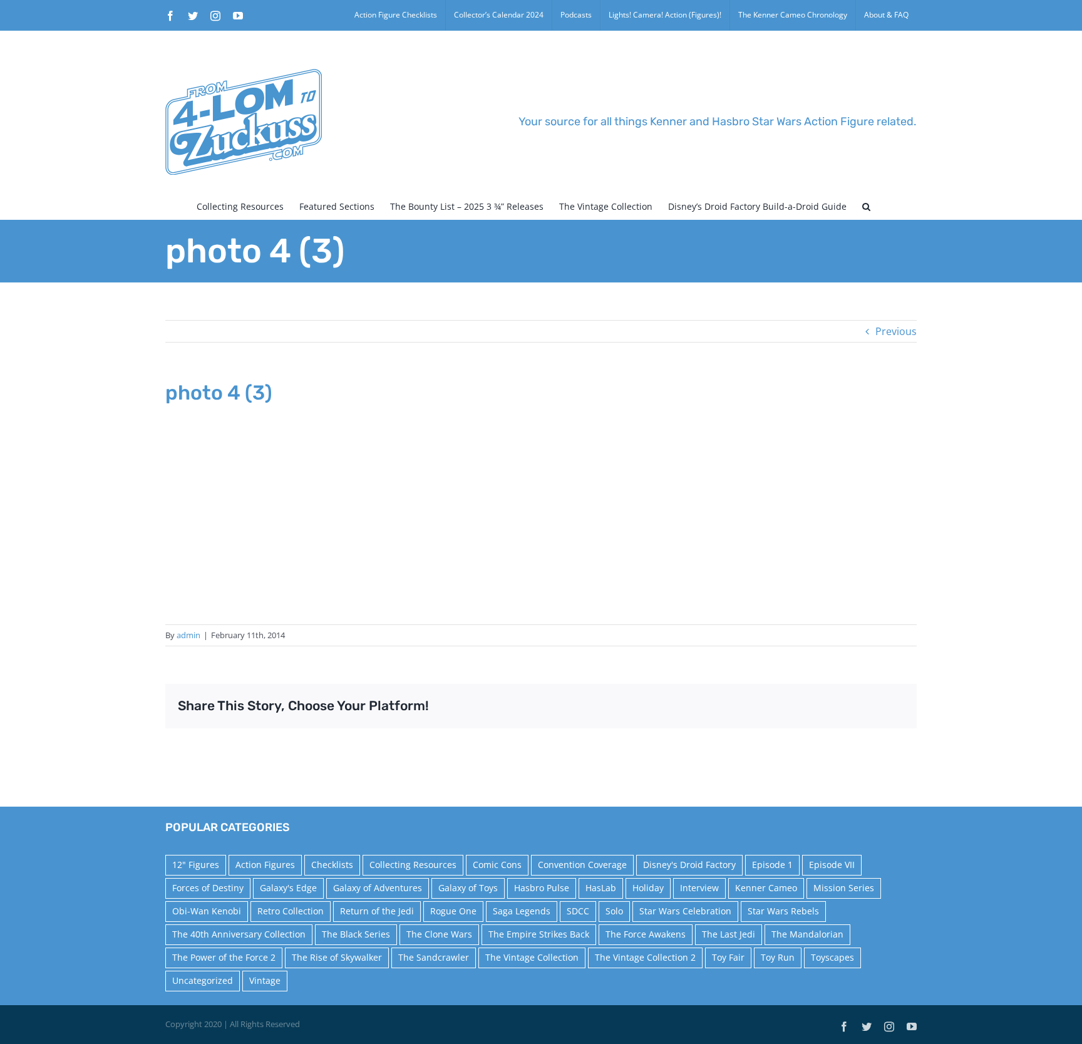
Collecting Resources (412, 865)
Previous (896, 331)
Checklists (332, 865)
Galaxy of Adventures (377, 888)
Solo (614, 911)
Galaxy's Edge (288, 888)
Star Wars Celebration (685, 911)
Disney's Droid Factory (689, 865)
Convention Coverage (582, 865)
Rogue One (453, 911)
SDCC (578, 911)
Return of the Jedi (377, 911)
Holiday (648, 888)
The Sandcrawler (433, 957)
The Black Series (356, 934)
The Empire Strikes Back (538, 934)
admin (188, 635)
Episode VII (832, 865)
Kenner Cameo (766, 888)
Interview (699, 888)
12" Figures (195, 865)
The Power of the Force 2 (224, 957)
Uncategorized (202, 980)
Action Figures (265, 865)
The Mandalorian (807, 934)
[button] (866, 206)
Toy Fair (728, 957)
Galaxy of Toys (468, 888)
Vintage (265, 980)
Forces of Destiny (208, 888)
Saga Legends (521, 911)
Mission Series (843, 888)
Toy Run (778, 957)
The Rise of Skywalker (337, 957)
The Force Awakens (645, 934)
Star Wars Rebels (783, 911)
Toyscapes (832, 957)
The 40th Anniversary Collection (239, 934)
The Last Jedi (728, 934)
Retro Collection (290, 911)
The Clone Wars (439, 934)
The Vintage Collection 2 (645, 957)
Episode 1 (772, 865)
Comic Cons (497, 865)
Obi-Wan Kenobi (206, 911)
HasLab (600, 888)
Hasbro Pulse (541, 888)
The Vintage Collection (532, 957)
